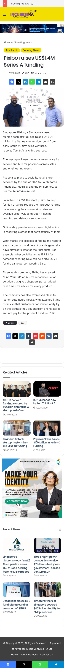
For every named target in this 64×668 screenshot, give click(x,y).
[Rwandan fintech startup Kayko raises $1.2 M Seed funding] (17, 428)
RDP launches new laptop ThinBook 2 (44, 401)
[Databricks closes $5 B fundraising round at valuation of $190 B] (16, 589)
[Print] (52, 82)
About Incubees (29, 654)
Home (9, 42)
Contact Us (46, 654)
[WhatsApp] (32, 82)
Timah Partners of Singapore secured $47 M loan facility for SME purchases (47, 606)
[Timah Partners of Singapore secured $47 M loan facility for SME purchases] (47, 589)
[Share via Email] (45, 82)
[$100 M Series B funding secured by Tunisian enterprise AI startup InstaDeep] (17, 389)
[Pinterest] (35, 336)
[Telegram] (38, 82)
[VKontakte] (49, 336)
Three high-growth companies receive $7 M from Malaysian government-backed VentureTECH (47, 564)
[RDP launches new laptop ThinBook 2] (47, 389)
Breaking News (23, 42)
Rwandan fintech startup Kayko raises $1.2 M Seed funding (15, 442)
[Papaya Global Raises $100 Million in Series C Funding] (47, 428)
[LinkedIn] (25, 82)
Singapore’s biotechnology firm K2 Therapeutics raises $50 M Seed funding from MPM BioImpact (16, 564)
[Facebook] (11, 82)
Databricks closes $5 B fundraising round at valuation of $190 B (16, 604)
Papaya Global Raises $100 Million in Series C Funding (46, 442)
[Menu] (4, 15)
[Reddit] (42, 336)
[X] (18, 82)
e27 (22, 323)
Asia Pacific (12, 50)
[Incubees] (23, 14)
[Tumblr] (28, 336)
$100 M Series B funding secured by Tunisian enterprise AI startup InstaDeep (16, 405)
